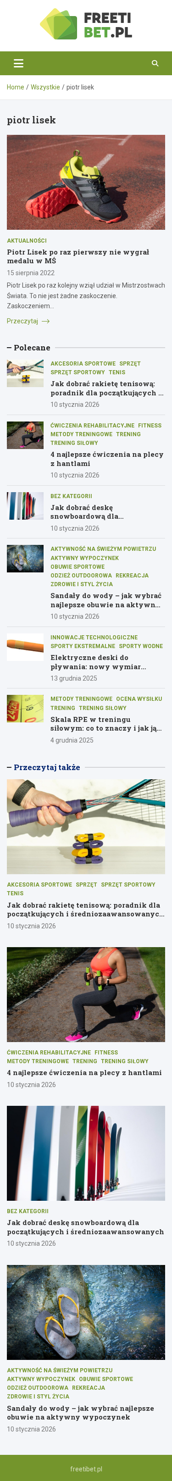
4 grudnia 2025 (72, 740)
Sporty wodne (141, 646)
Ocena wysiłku (139, 699)
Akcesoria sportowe (83, 364)
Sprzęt (130, 364)
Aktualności (27, 241)
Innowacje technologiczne (94, 637)
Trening (128, 434)
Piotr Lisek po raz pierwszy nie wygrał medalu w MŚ (78, 256)
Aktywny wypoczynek (84, 558)
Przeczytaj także (47, 767)
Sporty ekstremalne (82, 646)
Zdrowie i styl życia (81, 584)
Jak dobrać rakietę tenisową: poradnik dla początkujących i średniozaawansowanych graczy (105, 397)
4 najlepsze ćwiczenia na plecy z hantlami (107, 458)
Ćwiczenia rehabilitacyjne (92, 425)
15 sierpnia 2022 (31, 273)
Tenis (117, 372)
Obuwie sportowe (77, 567)
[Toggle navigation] (18, 63)
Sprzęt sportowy (77, 372)
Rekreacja (132, 575)
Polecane (32, 347)
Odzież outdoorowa (81, 575)
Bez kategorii (71, 496)
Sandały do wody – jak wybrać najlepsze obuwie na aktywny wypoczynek (105, 604)
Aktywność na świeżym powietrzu (103, 549)
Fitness (149, 425)
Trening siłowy (74, 443)
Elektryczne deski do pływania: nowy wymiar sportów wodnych (95, 666)
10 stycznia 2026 (75, 404)
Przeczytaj (23, 321)
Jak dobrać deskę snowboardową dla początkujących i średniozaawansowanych (97, 521)
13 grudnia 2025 (73, 678)
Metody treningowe (81, 434)
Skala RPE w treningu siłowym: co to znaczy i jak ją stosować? (103, 728)
